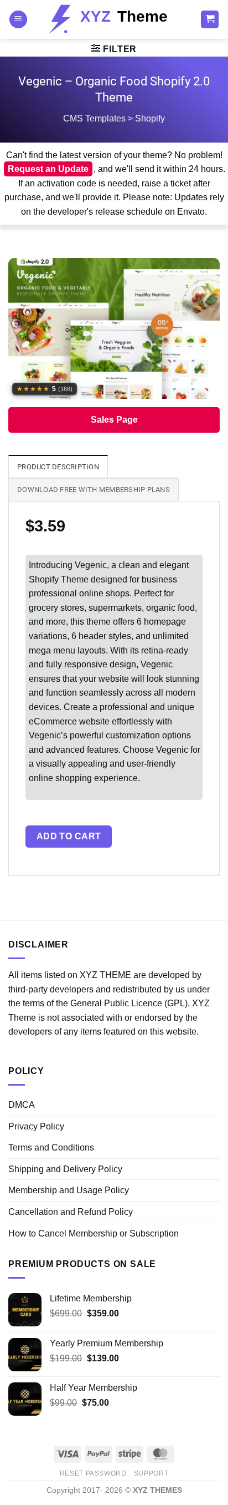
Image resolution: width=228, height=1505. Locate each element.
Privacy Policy (36, 1126)
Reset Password (93, 1473)
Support (151, 1473)
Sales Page (114, 419)
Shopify (150, 118)
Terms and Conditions (51, 1147)
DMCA (21, 1104)
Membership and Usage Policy (68, 1190)
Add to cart (69, 836)
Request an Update (48, 169)
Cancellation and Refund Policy (70, 1212)
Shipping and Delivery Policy (65, 1169)
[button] (18, 20)
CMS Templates (94, 118)
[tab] (58, 466)
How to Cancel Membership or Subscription (93, 1233)
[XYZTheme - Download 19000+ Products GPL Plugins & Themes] (114, 19)
